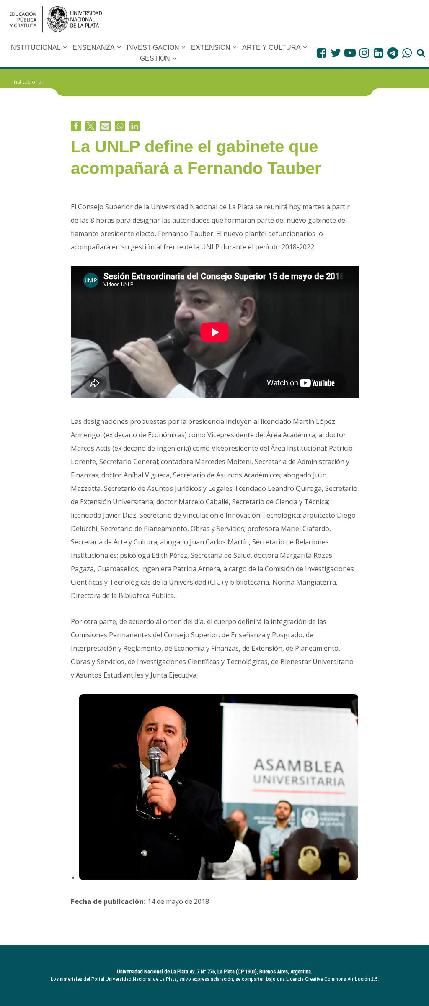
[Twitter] (335, 53)
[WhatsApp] (407, 53)
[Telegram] (392, 53)
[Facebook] (321, 53)
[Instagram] (364, 53)
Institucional (28, 81)
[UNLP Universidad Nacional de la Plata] (56, 19)
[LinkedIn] (378, 53)
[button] (65, 47)
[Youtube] (350, 53)
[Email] (105, 126)
